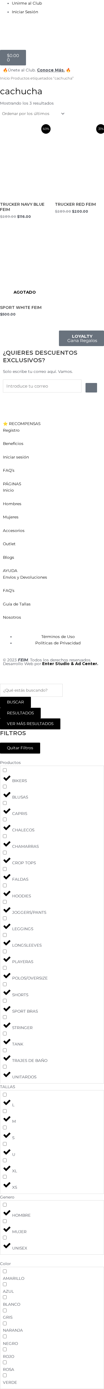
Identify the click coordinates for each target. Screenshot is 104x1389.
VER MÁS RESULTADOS (30, 723)
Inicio (5, 78)
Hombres (12, 503)
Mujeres (10, 517)
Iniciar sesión (16, 457)
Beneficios (13, 443)
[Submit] (91, 387)
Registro (11, 430)
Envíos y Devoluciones (25, 577)
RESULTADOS (20, 713)
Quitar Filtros (20, 748)
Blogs (8, 557)
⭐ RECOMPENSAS (21, 423)
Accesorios (14, 530)
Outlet (9, 543)
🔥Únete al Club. (20, 70)
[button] (52, 423)
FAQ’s (8, 470)
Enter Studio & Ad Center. (70, 663)
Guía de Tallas (17, 604)
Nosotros (12, 617)
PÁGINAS (12, 484)
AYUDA (10, 570)
